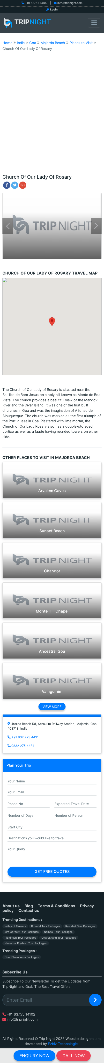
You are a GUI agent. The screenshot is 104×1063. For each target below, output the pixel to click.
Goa (32, 43)
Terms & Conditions (56, 905)
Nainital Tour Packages (58, 932)
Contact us (28, 910)
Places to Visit (81, 43)
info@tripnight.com (69, 3)
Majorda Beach (53, 43)
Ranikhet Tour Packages (80, 926)
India (21, 43)
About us (11, 905)
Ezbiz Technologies (64, 1044)
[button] (52, 321)
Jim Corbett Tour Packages (22, 932)
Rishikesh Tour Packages (20, 937)
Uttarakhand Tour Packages (58, 937)
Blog (28, 905)
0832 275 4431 (22, 746)
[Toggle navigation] (94, 22)
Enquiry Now (34, 1055)
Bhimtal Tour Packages (45, 926)
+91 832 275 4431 (24, 737)
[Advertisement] (52, 116)
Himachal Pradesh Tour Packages (26, 943)
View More (52, 707)
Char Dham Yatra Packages (22, 957)
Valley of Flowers (15, 926)
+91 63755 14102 (36, 3)
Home (7, 43)
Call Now (73, 1055)
